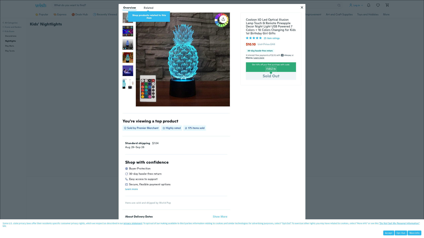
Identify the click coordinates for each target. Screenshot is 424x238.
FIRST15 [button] (271, 69)
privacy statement (133, 223)
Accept (388, 233)
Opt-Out (401, 233)
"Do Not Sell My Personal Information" (399, 223)
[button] (302, 7)
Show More (220, 216)
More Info (414, 233)
